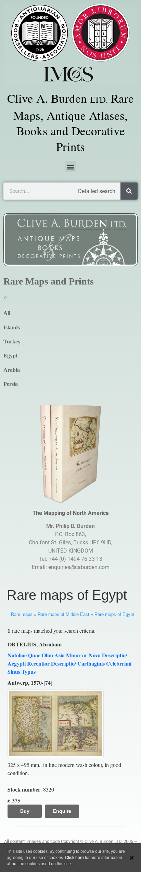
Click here (74, 857)
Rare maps (22, 614)
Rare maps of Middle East (63, 614)
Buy (24, 811)
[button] (70, 166)
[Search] (129, 191)
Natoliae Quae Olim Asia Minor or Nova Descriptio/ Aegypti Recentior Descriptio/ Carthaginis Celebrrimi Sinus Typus (69, 663)
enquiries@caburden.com (79, 567)
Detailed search (96, 191)
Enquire (62, 811)
